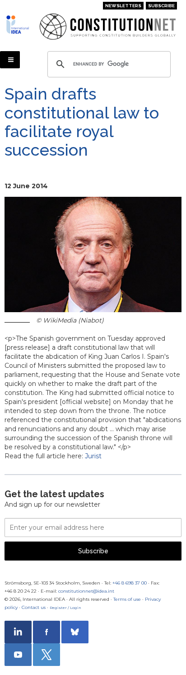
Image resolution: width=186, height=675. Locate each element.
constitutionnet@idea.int (86, 591)
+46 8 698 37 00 (129, 583)
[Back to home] (19, 24)
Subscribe (161, 5)
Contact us (34, 607)
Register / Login (65, 607)
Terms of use (127, 599)
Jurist (93, 456)
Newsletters (123, 5)
